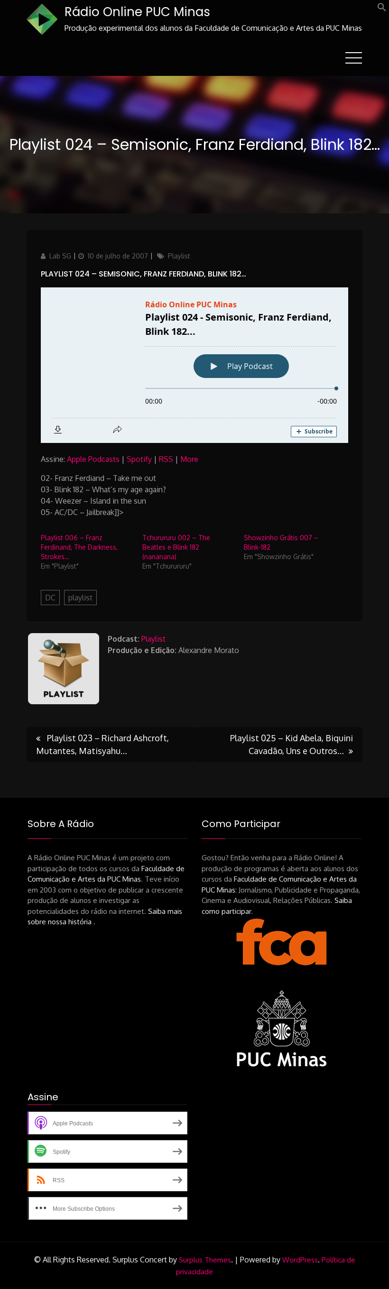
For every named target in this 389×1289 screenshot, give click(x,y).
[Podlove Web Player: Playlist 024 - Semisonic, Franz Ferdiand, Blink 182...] (194, 365)
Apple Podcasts (93, 459)
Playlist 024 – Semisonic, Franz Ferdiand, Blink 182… (143, 273)
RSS (166, 459)
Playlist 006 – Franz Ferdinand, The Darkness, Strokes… (79, 547)
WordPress (300, 1259)
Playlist (179, 256)
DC (50, 597)
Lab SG (60, 256)
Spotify (139, 459)
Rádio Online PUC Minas (137, 11)
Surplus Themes (205, 1259)
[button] (382, 9)
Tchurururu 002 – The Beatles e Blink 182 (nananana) (176, 547)
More (189, 459)
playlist (80, 597)
